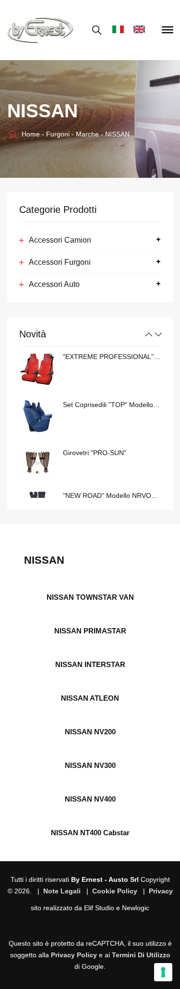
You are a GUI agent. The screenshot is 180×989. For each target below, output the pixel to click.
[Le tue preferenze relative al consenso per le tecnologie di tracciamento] (163, 972)
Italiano (120, 30)
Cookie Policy (114, 891)
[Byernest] (40, 30)
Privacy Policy (74, 955)
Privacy (161, 891)
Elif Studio (99, 908)
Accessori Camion (60, 240)
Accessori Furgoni (60, 262)
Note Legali (62, 891)
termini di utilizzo (141, 955)
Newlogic (135, 908)
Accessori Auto (54, 284)
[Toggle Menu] (167, 29)
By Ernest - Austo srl (105, 879)
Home (30, 134)
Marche (88, 134)
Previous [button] (149, 334)
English (141, 30)
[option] (90, 368)
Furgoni (59, 134)
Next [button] (158, 334)
